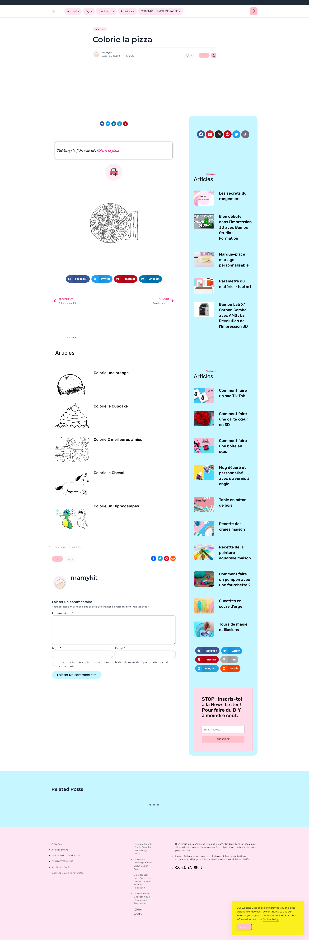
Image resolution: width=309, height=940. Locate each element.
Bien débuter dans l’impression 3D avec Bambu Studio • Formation (235, 227)
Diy (88, 11)
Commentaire (62, 613)
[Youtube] (210, 134)
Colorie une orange (111, 373)
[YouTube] (196, 867)
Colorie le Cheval (109, 473)
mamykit (107, 52)
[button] (102, 123)
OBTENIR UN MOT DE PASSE (159, 11)
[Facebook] (201, 134)
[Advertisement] (154, 86)
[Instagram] (219, 134)
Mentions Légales (61, 867)
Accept (244, 927)
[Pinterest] (228, 134)
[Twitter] (236, 134)
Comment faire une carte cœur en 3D (233, 419)
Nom (56, 648)
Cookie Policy (271, 919)
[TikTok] (190, 867)
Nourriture (100, 29)
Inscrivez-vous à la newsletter (68, 872)
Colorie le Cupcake (111, 406)
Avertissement (60, 849)
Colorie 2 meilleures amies (118, 439)
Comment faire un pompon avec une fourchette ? (235, 579)
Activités (126, 11)
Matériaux (105, 11)
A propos (57, 843)
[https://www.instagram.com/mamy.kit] (183, 867)
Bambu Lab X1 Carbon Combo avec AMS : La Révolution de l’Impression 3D (233, 315)
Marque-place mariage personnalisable (234, 259)
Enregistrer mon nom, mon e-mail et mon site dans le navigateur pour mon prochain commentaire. (113, 664)
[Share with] (213, 55)
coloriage (60, 547)
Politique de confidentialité (67, 855)
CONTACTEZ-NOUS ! (63, 861)
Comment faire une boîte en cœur (233, 446)
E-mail (120, 648)
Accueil (72, 11)
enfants (76, 547)
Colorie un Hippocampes (116, 506)
